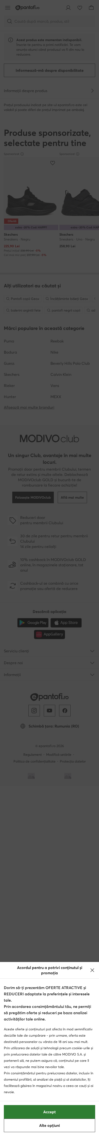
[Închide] (92, 970)
